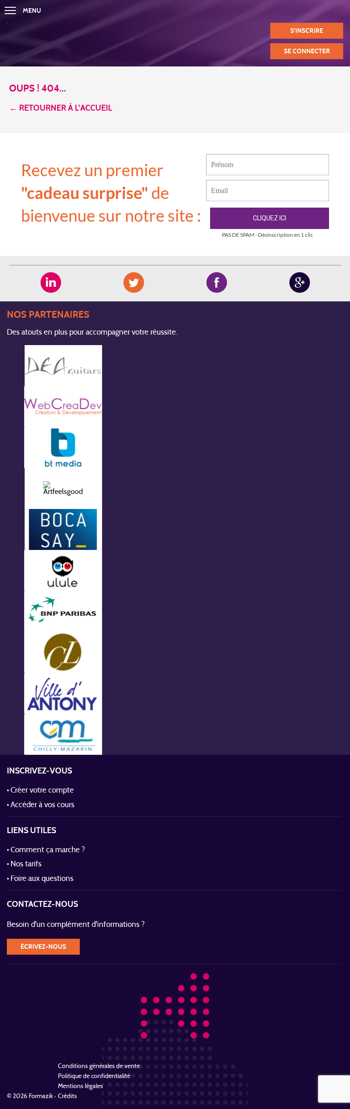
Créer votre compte (42, 791)
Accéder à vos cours (42, 805)
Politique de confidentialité (94, 1076)
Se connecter (307, 51)
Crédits (67, 1096)
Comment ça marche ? (47, 850)
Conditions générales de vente (99, 1066)
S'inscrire (306, 31)
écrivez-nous (43, 947)
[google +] (299, 282)
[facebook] (216, 282)
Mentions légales (80, 1086)
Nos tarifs (25, 864)
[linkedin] (51, 282)
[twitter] (134, 282)
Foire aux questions (41, 879)
